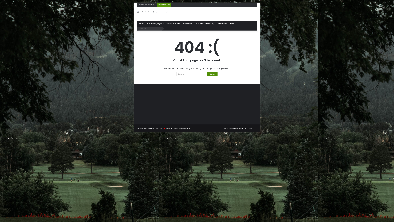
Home (142, 24)
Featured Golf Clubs (173, 24)
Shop (232, 24)
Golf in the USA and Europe (205, 24)
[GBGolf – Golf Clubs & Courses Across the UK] (152, 12)
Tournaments (187, 24)
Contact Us (242, 128)
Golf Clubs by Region (154, 24)
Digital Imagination (185, 128)
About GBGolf (233, 128)
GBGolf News (222, 24)
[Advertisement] (217, 13)
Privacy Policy (252, 128)
